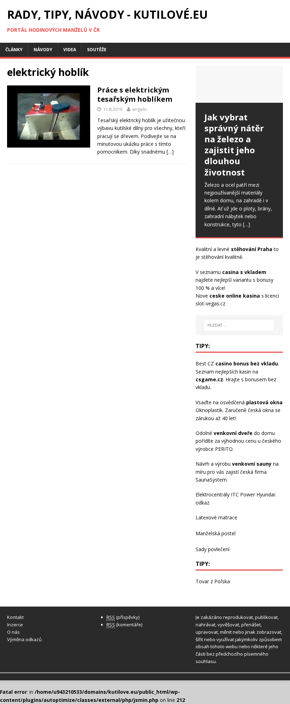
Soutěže (96, 50)
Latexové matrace (216, 517)
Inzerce (15, 624)
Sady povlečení (213, 549)
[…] (170, 151)
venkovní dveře (233, 433)
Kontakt (15, 617)
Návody (43, 50)
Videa (69, 50)
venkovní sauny (252, 463)
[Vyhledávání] (239, 325)
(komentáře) (124, 624)
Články (14, 50)
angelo (139, 109)
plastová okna (264, 402)
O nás (13, 632)
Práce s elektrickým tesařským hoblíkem (134, 94)
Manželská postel (216, 533)
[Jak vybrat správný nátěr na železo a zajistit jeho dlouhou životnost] (239, 84)
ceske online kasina (234, 295)
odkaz (202, 502)
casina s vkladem (244, 272)
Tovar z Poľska (213, 581)
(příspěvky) (122, 617)
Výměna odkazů (24, 639)
